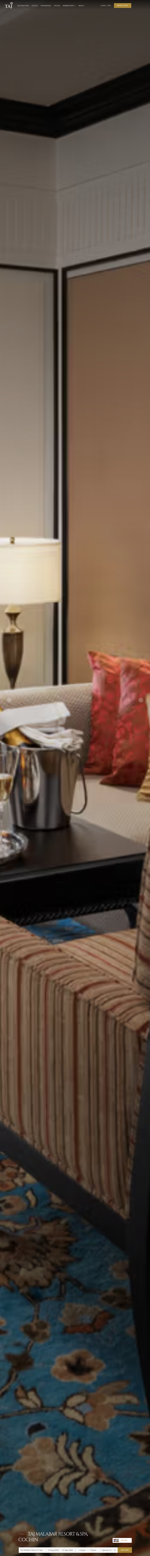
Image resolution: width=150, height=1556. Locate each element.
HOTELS (35, 6)
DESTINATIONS (23, 6)
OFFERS (57, 6)
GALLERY (124, 1540)
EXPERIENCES (46, 6)
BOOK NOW (125, 1550)
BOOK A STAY (122, 5)
